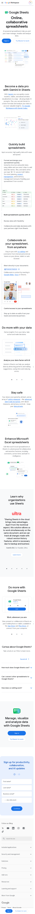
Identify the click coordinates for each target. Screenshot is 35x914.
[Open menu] (2, 2)
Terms (9, 906)
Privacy (4, 906)
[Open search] (30, 2)
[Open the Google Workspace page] (12, 3)
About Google (17, 906)
